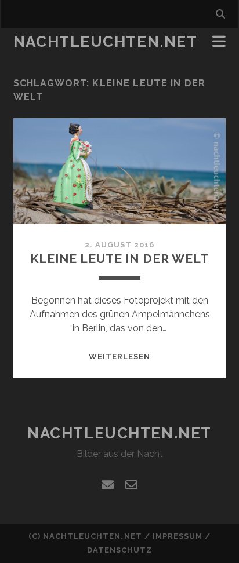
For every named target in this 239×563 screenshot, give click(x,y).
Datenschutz (119, 550)
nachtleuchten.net (105, 41)
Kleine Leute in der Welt (119, 258)
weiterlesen (119, 356)
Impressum (177, 536)
